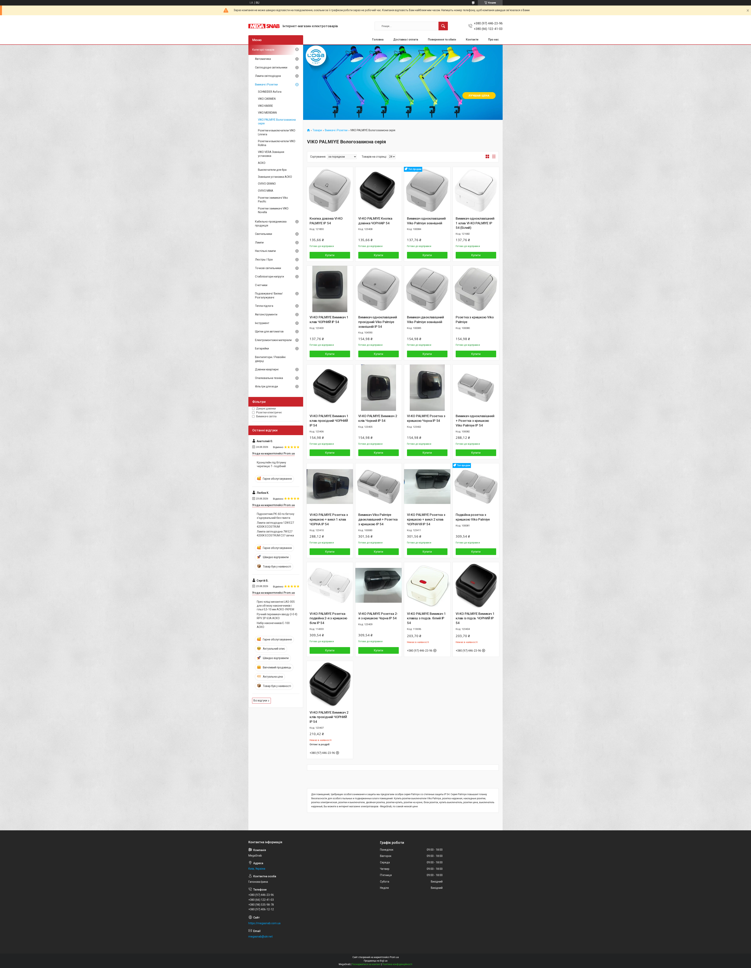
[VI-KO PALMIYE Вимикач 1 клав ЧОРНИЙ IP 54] (330, 289)
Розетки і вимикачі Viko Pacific (273, 199)
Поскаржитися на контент (366, 964)
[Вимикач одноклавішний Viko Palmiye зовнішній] (427, 190)
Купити (329, 255)
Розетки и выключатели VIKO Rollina (276, 143)
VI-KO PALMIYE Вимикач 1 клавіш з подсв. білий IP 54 (426, 618)
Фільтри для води (266, 386)
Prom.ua (394, 957)
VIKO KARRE (265, 105)
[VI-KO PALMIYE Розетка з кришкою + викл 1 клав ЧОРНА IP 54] (330, 486)
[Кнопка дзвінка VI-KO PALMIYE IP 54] (330, 190)
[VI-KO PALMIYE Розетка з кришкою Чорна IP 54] (427, 388)
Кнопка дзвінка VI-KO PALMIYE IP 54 (326, 220)
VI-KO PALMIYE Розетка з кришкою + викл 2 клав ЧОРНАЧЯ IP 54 (426, 519)
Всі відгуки (260, 700)
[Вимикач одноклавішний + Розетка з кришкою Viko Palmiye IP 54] (476, 388)
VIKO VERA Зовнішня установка (271, 153)
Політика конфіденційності (397, 964)
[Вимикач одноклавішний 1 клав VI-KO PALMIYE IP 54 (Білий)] (476, 190)
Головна (378, 39)
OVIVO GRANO (267, 183)
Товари (317, 130)
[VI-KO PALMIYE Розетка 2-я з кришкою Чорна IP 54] (378, 585)
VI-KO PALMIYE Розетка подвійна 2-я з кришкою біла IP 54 (328, 618)
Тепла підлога (264, 305)
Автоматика (263, 58)
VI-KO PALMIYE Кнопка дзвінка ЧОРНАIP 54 (375, 220)
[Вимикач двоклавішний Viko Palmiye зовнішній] (427, 289)
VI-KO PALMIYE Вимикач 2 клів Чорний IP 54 (377, 418)
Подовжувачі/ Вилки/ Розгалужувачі (269, 295)
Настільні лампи (265, 250)
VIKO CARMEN (267, 98)
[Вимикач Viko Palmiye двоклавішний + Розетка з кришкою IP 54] (378, 486)
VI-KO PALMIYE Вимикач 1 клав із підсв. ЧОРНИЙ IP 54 (475, 618)
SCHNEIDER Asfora (269, 91)
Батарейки (262, 348)
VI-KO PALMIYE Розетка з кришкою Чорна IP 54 (426, 418)
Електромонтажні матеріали (273, 340)
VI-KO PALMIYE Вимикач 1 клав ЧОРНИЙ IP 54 (329, 319)
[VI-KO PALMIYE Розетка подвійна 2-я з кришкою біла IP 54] (330, 585)
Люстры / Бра (264, 259)
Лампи (259, 242)
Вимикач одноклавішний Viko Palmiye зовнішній (426, 220)
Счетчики (261, 285)
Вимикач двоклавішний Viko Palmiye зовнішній (425, 319)
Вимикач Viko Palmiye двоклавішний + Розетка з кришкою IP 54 (378, 519)
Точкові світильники (268, 268)
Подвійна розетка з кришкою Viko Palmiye (473, 517)
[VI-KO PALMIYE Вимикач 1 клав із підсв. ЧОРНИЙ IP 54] (476, 585)
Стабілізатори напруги (269, 276)
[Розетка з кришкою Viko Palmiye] (476, 289)
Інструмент (262, 323)
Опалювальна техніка (269, 378)
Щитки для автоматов (269, 331)
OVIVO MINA (265, 190)
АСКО (261, 162)
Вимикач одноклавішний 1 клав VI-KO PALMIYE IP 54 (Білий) (475, 223)
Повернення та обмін (442, 39)
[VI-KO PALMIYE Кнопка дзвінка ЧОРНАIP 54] (378, 190)
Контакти (472, 39)
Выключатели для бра (272, 169)
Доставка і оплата (405, 39)
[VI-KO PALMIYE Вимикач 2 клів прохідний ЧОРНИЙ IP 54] (330, 684)
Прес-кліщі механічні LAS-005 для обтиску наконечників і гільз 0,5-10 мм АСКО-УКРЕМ (276, 605)
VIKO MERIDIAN (267, 112)
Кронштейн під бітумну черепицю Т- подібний (271, 464)
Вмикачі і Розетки (336, 130)
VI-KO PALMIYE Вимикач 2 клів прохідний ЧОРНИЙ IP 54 (329, 717)
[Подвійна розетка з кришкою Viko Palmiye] (476, 486)
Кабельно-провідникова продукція (271, 223)
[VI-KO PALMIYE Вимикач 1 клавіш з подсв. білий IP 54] (427, 585)
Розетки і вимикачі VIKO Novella (273, 210)
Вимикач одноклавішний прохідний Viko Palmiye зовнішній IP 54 (377, 322)
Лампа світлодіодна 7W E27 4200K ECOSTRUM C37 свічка (275, 533)
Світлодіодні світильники (271, 67)
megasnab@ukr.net (260, 936)
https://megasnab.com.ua (264, 923)
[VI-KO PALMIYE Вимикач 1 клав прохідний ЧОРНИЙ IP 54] (330, 388)
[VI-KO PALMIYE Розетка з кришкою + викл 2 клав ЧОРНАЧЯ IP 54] (427, 486)
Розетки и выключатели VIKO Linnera (276, 132)
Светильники (263, 233)
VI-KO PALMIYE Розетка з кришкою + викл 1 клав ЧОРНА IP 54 (329, 519)
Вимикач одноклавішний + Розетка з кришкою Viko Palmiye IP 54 (475, 420)
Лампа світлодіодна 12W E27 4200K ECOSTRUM (275, 524)
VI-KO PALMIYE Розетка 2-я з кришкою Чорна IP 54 (378, 616)
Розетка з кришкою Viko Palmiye (475, 319)
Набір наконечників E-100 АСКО (273, 625)
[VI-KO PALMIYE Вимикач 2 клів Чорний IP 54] (378, 388)
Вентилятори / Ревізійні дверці (270, 359)
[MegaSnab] (264, 26)
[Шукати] (443, 26)
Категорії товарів (263, 49)
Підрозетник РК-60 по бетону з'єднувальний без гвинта (275, 515)
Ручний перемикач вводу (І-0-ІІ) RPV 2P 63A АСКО (277, 616)
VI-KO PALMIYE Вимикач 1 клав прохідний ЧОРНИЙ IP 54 (329, 420)
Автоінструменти (266, 314)
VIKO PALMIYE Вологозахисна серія (277, 121)
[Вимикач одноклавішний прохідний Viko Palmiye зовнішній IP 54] (378, 289)
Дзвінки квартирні (266, 369)
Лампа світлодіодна (268, 75)
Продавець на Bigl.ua (375, 960)
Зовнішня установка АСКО (275, 176)
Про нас (493, 39)
